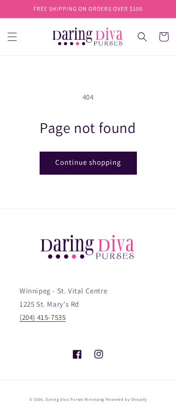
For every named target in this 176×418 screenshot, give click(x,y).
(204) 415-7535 (43, 317)
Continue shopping (88, 162)
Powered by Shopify (126, 399)
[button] (12, 37)
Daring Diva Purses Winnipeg (74, 399)
